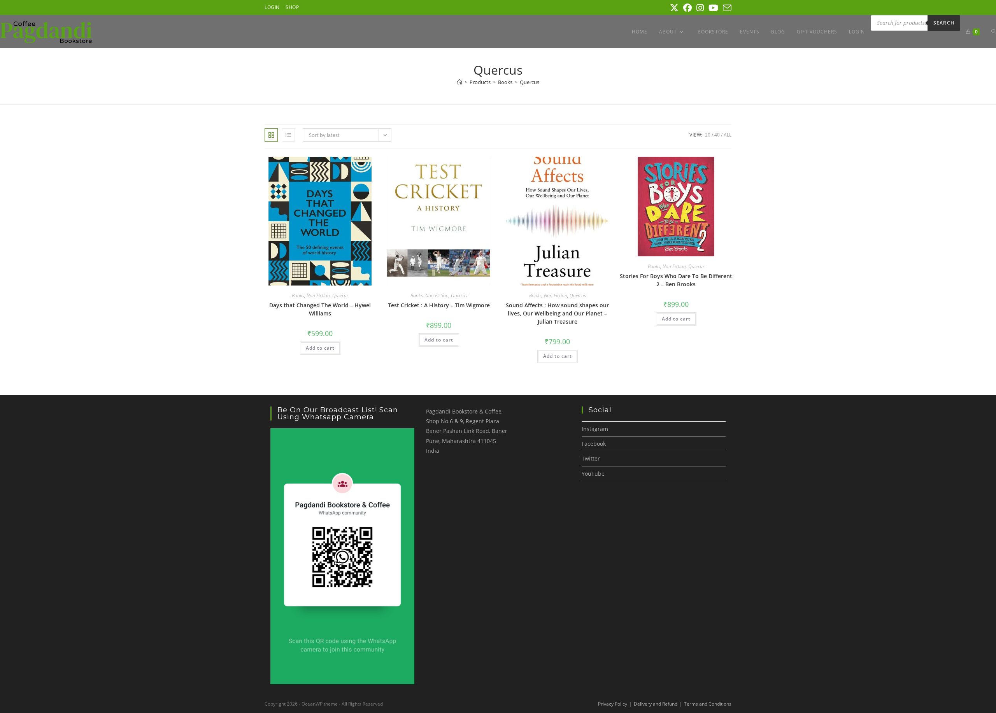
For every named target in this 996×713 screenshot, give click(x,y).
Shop (292, 7)
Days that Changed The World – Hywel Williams (320, 309)
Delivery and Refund (655, 704)
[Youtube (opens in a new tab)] (713, 8)
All (727, 134)
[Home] (459, 82)
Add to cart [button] (320, 348)
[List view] (288, 135)
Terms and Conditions (707, 704)
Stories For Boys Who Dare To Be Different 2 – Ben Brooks (676, 280)
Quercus (529, 82)
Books (298, 295)
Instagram (595, 429)
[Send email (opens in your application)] (726, 8)
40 (717, 134)
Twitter (591, 458)
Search (943, 22)
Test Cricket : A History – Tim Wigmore (439, 305)
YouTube (593, 473)
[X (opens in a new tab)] (674, 8)
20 (707, 134)
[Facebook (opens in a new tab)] (687, 8)
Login (272, 7)
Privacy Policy (612, 704)
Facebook (594, 443)
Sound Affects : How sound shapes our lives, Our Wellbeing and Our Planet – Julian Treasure (557, 313)
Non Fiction (318, 295)
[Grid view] (271, 135)
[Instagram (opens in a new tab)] (700, 8)
